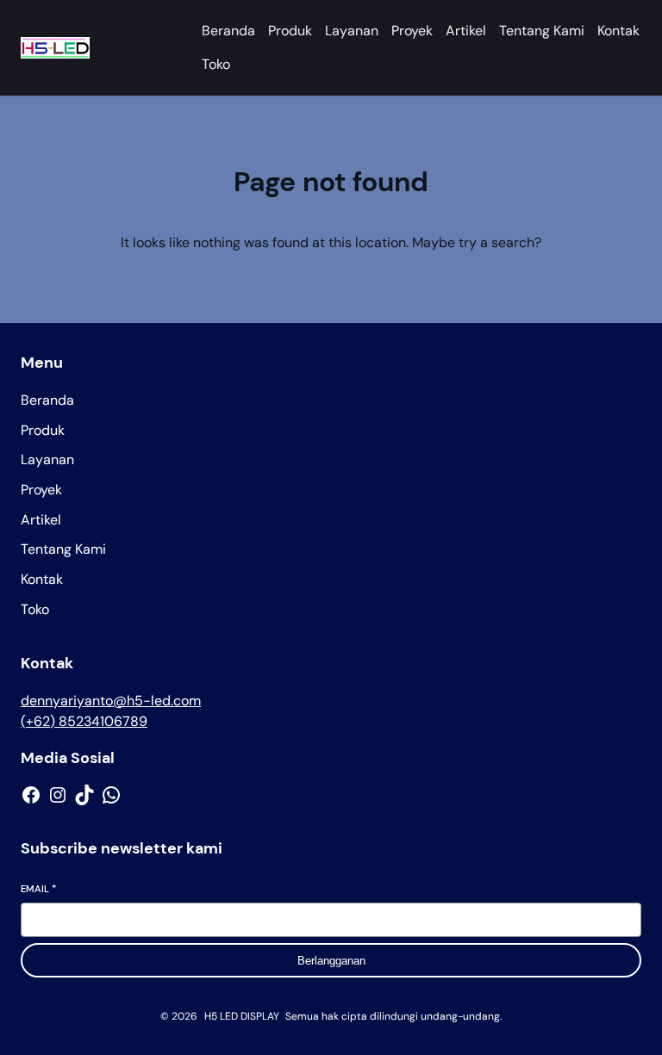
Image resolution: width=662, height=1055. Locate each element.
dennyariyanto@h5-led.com (111, 701)
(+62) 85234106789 (84, 721)
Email (38, 889)
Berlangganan (331, 960)
